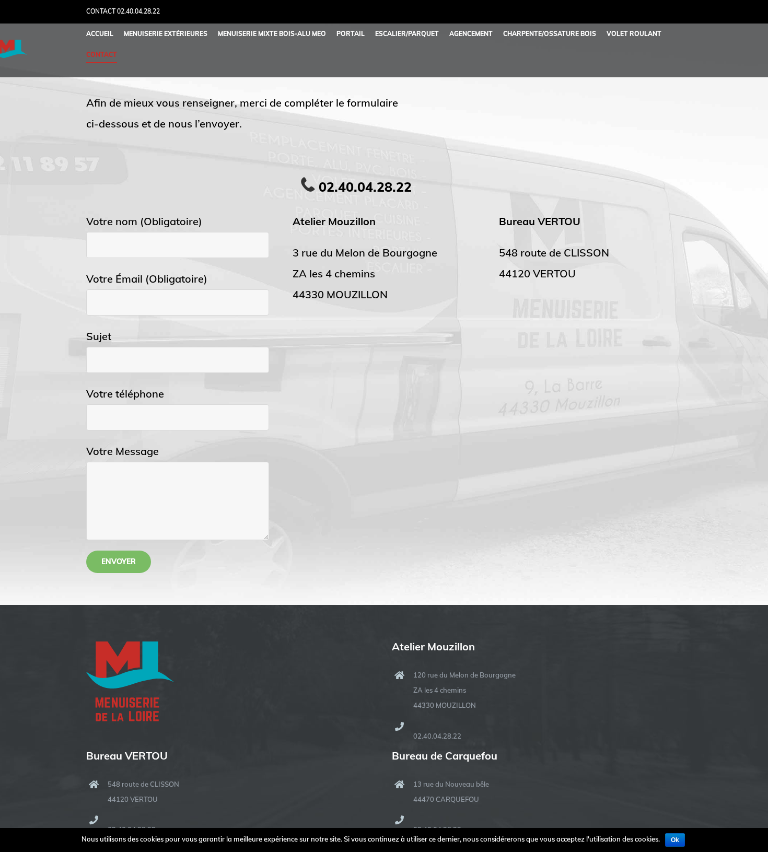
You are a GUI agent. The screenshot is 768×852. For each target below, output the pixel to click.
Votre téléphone (125, 393)
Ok (675, 840)
